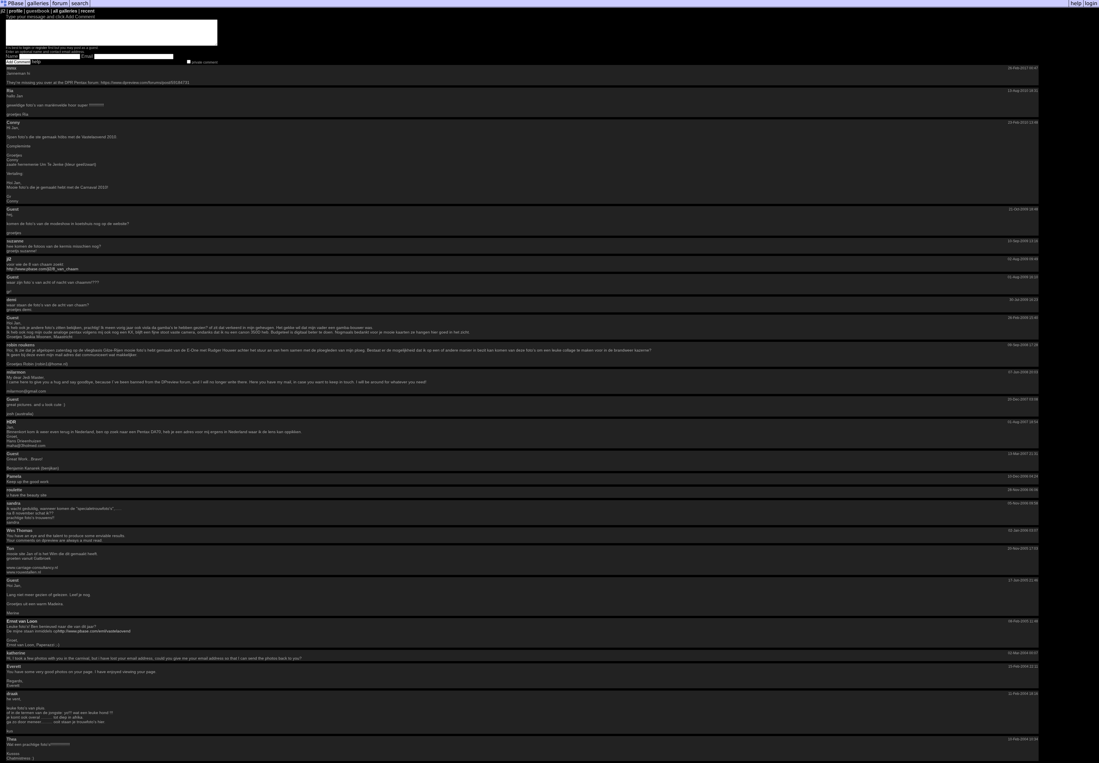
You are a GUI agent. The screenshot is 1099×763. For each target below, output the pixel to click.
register (41, 48)
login (27, 48)
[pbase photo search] (80, 6)
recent (87, 11)
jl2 (9, 259)
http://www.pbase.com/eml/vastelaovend (94, 631)
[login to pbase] (1091, 6)
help (36, 61)
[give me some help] (1076, 6)
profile (16, 11)
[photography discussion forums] (60, 6)
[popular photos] (579, 6)
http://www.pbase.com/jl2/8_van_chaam (42, 269)
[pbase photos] (12, 6)
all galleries (65, 11)
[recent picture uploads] (38, 6)
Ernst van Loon (22, 621)
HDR (11, 421)
